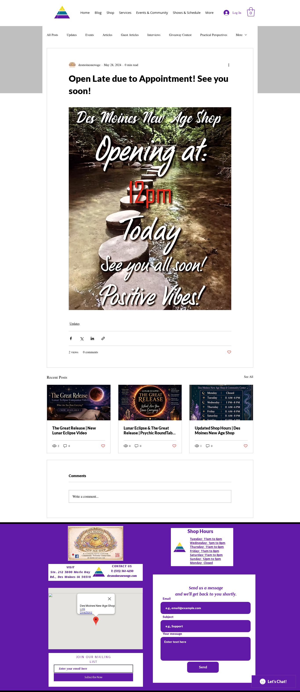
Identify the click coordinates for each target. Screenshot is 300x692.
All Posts (52, 35)
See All (248, 377)
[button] (251, 11)
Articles (107, 35)
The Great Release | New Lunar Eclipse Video (74, 430)
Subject (168, 616)
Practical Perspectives (213, 35)
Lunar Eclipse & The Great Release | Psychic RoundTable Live (150, 430)
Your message (172, 633)
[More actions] (228, 65)
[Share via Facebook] (71, 338)
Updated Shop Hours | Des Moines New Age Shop (217, 430)
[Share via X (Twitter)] (82, 338)
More (239, 35)
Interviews (153, 35)
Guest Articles (130, 35)
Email (167, 598)
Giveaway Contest (180, 35)
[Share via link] (103, 338)
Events (89, 35)
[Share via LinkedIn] (92, 338)
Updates (72, 35)
